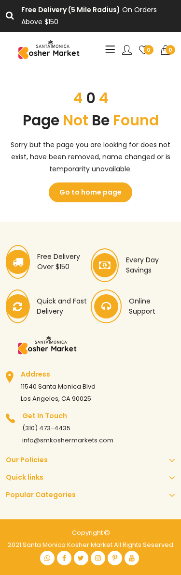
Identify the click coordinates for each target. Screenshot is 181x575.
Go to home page (90, 192)
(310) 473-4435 (46, 428)
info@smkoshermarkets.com (67, 440)
